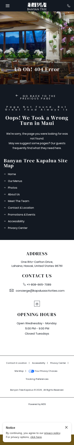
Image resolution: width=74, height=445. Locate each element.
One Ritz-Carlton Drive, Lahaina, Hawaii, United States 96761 (37, 264)
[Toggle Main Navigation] (7, 6)
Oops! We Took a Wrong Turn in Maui (37, 120)
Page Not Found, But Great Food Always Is (37, 108)
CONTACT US (37, 276)
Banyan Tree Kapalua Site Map (36, 163)
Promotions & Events (21, 214)
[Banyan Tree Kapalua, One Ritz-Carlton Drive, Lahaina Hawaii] (37, 6)
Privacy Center (18, 228)
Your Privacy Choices (45, 371)
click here (36, 437)
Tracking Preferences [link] (37, 379)
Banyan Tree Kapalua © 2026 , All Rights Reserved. (37, 389)
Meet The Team (18, 201)
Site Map (19, 371)
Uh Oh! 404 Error (37, 69)
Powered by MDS (37, 404)
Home (12, 174)
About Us (14, 194)
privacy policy (52, 433)
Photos (12, 188)
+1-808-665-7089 (39, 284)
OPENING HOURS (37, 314)
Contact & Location (21, 208)
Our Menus (15, 181)
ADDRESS (37, 253)
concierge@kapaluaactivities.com (40, 291)
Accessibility (16, 221)
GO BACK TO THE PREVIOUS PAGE (38, 97)
